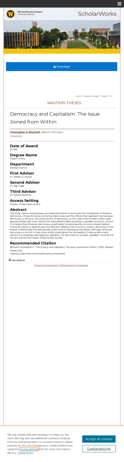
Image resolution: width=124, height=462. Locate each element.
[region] (62, 443)
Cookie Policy (26, 452)
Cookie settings (29, 449)
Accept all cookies (99, 439)
